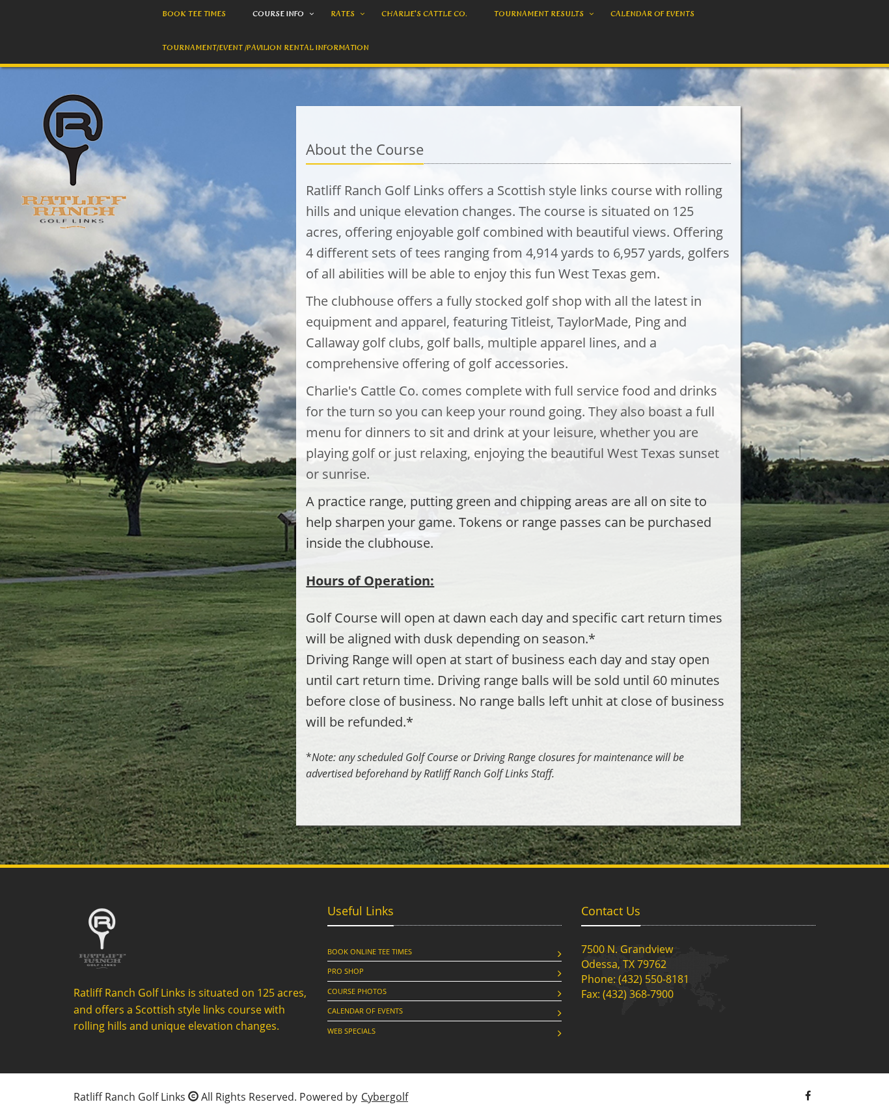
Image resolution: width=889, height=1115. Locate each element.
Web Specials (351, 1031)
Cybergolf (384, 1097)
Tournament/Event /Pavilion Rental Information (265, 47)
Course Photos (357, 991)
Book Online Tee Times (369, 951)
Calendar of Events (365, 1010)
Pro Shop (345, 971)
